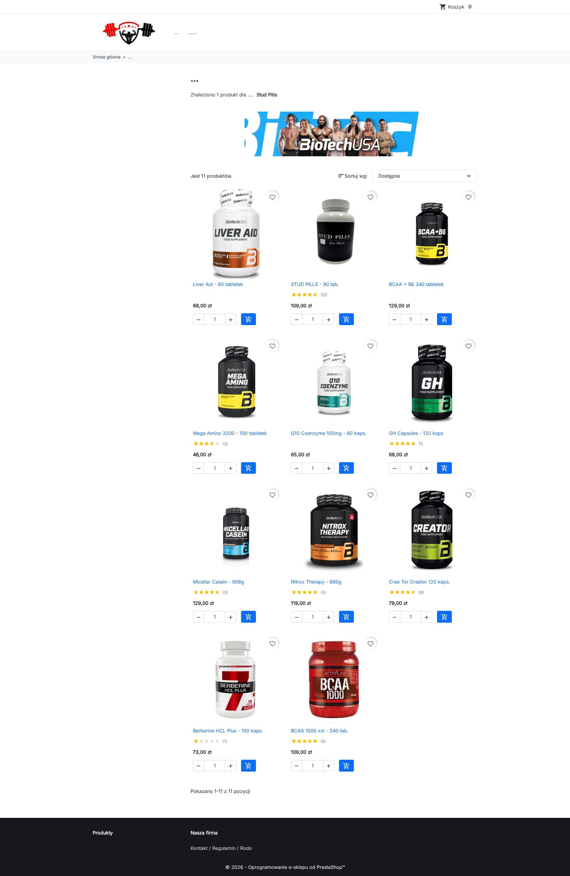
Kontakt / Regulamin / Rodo (221, 848)
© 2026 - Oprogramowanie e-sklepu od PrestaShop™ (285, 867)
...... (192, 32)
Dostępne (425, 175)
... (176, 32)
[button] (198, 319)
